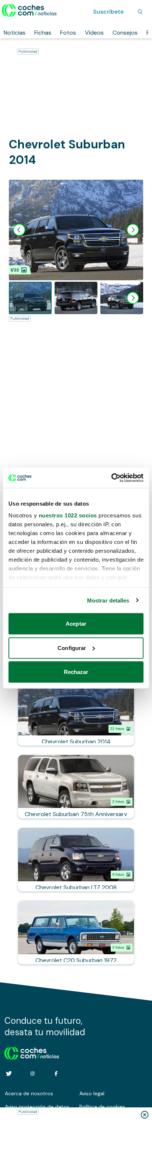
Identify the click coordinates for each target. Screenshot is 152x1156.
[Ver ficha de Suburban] (76, 713)
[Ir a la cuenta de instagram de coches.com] (32, 1073)
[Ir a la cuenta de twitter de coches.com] (8, 1073)
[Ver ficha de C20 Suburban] (76, 932)
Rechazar (76, 672)
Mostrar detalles (108, 600)
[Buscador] (140, 11)
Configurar (72, 647)
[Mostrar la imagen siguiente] (133, 230)
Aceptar (76, 624)
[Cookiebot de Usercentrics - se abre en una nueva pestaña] (111, 477)
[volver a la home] (31, 1052)
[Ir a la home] (29, 10)
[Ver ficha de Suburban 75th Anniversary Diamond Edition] (76, 786)
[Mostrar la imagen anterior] (19, 230)
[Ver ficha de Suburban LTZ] (76, 859)
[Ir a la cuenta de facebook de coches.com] (56, 1073)
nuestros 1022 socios (68, 515)
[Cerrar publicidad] (144, 1114)
